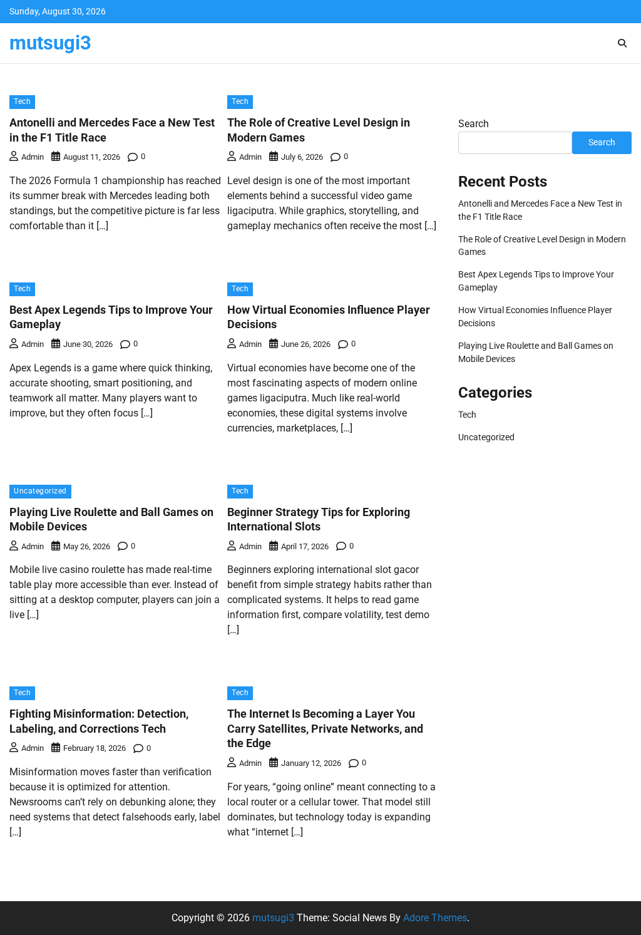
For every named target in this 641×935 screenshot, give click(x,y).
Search (473, 124)
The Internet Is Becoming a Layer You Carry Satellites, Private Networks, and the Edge (325, 728)
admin (32, 157)
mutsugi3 (50, 42)
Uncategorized (40, 491)
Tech (22, 101)
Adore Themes (435, 918)
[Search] (622, 43)
